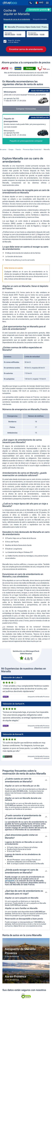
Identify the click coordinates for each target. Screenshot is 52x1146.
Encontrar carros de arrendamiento (26, 49)
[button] (30, 3)
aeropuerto (10, 881)
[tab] (16, 19)
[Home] (10, 3)
